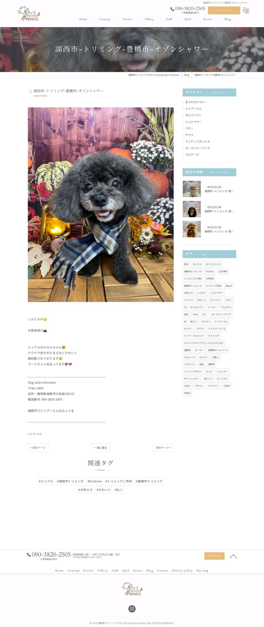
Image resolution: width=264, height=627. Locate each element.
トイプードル (35, 434)
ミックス (188, 299)
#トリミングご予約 (119, 481)
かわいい (201, 299)
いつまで (201, 292)
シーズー (212, 307)
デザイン (199, 385)
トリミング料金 (213, 285)
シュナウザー (193, 122)
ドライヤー (213, 385)
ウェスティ (226, 307)
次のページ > (163, 447)
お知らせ (188, 292)
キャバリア (213, 335)
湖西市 (211, 364)
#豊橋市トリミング (149, 481)
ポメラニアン (193, 115)
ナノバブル (222, 378)
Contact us (224, 10)
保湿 (201, 364)
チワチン (206, 321)
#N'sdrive (95, 481)
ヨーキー (199, 349)
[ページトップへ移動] (233, 556)
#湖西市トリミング (70, 481)
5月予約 (210, 278)
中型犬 (187, 392)
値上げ (229, 285)
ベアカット (189, 364)
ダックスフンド (213, 264)
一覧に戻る (100, 447)
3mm (195, 314)
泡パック (208, 378)
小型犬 (226, 385)
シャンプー (222, 371)
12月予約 (223, 271)
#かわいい (104, 489)
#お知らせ (85, 489)
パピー (189, 128)
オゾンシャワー (191, 378)
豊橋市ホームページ (218, 349)
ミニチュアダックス (197, 141)
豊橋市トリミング (193, 285)
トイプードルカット (194, 335)
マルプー (203, 357)
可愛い (215, 357)
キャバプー (215, 299)
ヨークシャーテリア (197, 148)
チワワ (189, 135)
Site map (202, 570)
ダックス (197, 264)
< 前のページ (38, 447)
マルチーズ (192, 154)
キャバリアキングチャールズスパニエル (204, 342)
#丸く (119, 489)
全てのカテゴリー (196, 102)
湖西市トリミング (193, 271)
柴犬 (186, 264)
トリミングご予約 (193, 278)
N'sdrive (210, 271)
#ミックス (46, 481)
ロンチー (188, 328)
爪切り (187, 385)
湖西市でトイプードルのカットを (51, 410)
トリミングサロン (193, 371)
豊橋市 (187, 349)
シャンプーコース (217, 328)
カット (209, 371)
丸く (204, 314)
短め (186, 314)
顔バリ (194, 321)
